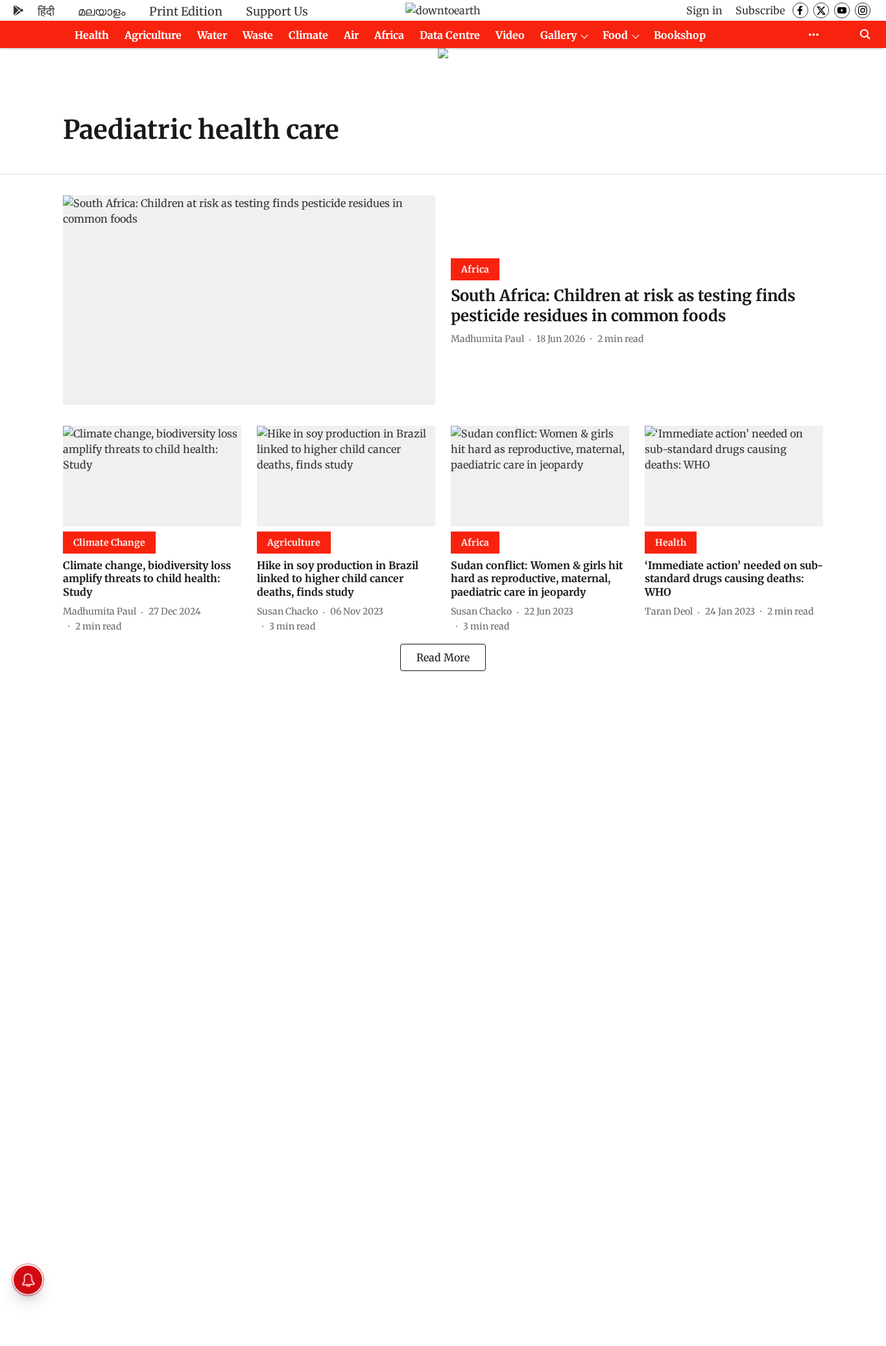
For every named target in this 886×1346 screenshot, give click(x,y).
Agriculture (153, 35)
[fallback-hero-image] (249, 300)
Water (212, 35)
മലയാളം (102, 11)
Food (615, 35)
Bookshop (680, 35)
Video (510, 35)
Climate (308, 35)
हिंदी (46, 11)
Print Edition (185, 11)
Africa (389, 35)
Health (92, 35)
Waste (258, 35)
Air (351, 35)
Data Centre (450, 35)
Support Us (277, 11)
